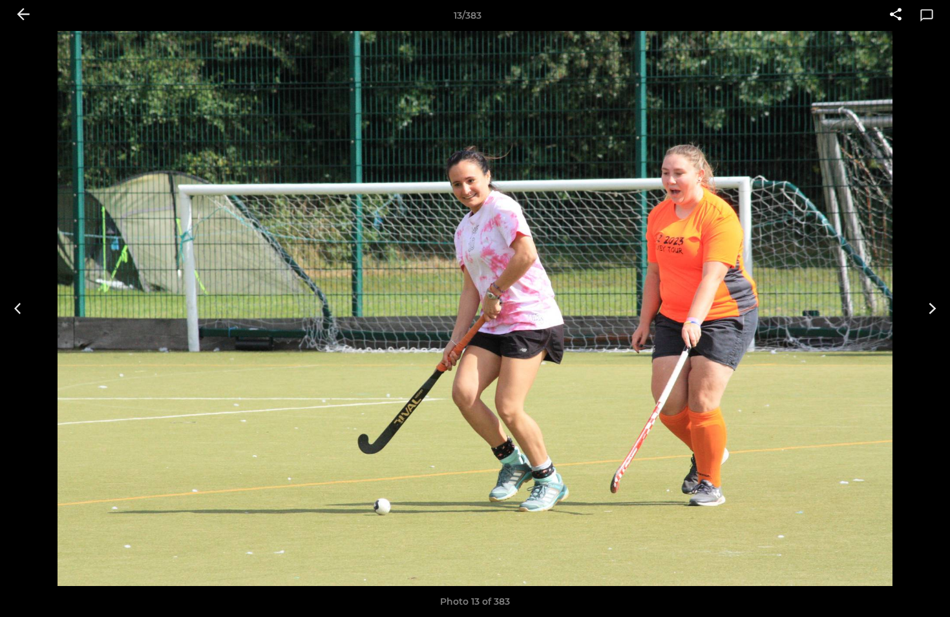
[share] (895, 15)
